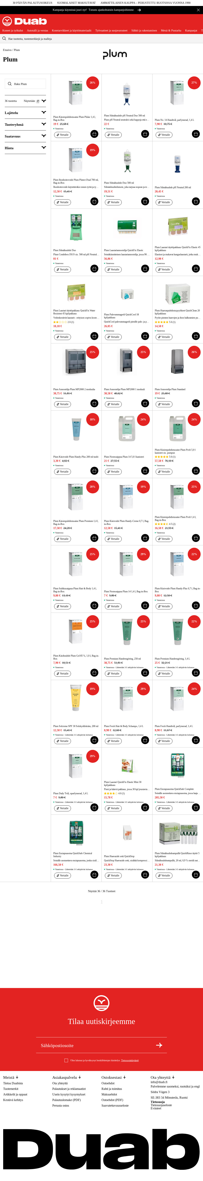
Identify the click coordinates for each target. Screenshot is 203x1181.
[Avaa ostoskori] (197, 23)
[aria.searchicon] (4, 38)
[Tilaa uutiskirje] (159, 1045)
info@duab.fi (159, 1082)
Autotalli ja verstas (37, 30)
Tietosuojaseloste (161, 1105)
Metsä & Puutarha (171, 30)
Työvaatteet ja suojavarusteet (111, 30)
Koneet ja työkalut (12, 30)
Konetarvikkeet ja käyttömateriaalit (71, 30)
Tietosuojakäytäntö (130, 1060)
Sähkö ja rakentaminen (144, 30)
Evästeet (156, 1108)
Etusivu (7, 50)
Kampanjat (191, 30)
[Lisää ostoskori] (94, 134)
